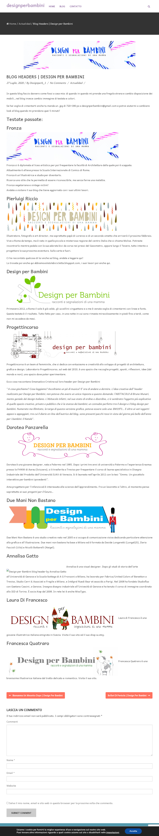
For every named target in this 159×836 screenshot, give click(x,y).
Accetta (133, 831)
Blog (62, 6)
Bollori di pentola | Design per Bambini (127, 695)
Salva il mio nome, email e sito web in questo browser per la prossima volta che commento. (61, 803)
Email (10, 773)
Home (52, 6)
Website (11, 785)
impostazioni (112, 832)
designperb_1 (38, 83)
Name (10, 760)
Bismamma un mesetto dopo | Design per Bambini (38, 695)
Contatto (76, 6)
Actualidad (25, 24)
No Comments (58, 83)
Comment (12, 721)
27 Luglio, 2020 (15, 83)
